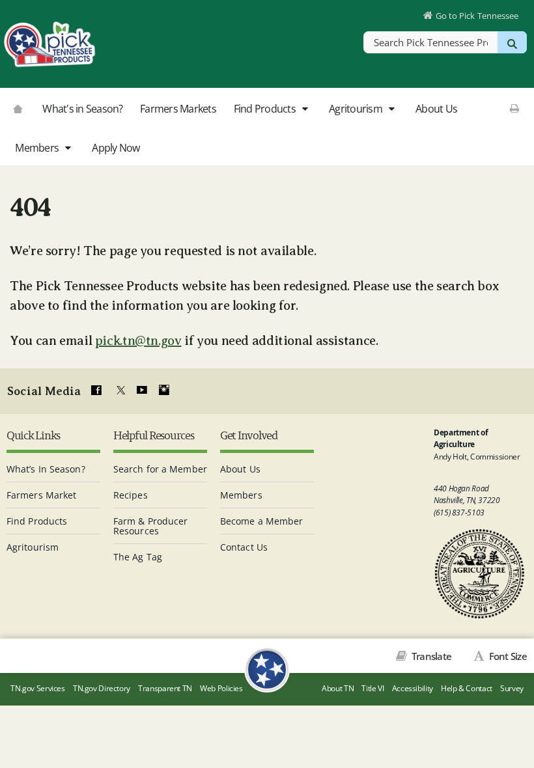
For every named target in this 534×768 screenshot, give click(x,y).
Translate (430, 656)
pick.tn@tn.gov (138, 340)
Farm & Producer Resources (150, 526)
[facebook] (96, 390)
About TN (338, 688)
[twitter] (119, 390)
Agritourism (356, 109)
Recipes (130, 495)
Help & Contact (466, 688)
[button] (304, 109)
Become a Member (261, 521)
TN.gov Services (37, 688)
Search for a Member (160, 469)
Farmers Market (41, 495)
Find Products (266, 109)
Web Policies (221, 688)
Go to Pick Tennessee (477, 15)
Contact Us (244, 547)
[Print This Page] (514, 108)
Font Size (506, 656)
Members (38, 148)
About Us (436, 109)
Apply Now (115, 148)
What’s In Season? (46, 469)
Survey (512, 688)
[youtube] (141, 390)
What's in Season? (82, 109)
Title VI (372, 688)
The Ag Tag (137, 557)
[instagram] (164, 390)
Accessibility (412, 688)
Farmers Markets (178, 109)
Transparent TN (165, 688)
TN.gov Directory (101, 688)
